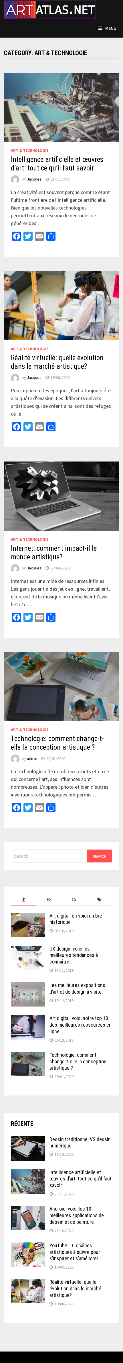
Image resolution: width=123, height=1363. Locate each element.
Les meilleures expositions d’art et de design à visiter (77, 988)
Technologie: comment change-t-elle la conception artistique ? (57, 742)
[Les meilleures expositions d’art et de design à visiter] (28, 986)
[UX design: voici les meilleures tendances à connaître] (28, 949)
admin (32, 758)
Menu (110, 28)
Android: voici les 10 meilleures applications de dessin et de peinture (76, 1215)
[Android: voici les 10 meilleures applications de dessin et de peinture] (28, 1209)
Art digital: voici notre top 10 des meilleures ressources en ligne (80, 1024)
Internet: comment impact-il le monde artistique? (54, 552)
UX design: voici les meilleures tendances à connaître (73, 955)
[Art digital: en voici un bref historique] (28, 916)
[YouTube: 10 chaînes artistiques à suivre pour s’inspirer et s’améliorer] (28, 1246)
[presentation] (23, 899)
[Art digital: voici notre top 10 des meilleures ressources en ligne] (28, 1019)
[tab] (23, 899)
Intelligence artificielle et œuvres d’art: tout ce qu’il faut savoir (57, 163)
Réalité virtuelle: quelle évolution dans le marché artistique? (57, 362)
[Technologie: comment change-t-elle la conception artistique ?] (28, 1055)
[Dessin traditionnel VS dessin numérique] (28, 1140)
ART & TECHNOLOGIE (29, 150)
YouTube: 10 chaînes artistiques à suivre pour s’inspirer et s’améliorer (74, 1252)
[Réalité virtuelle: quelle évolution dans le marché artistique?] (28, 1282)
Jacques (34, 179)
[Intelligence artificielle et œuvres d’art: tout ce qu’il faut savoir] (28, 1173)
